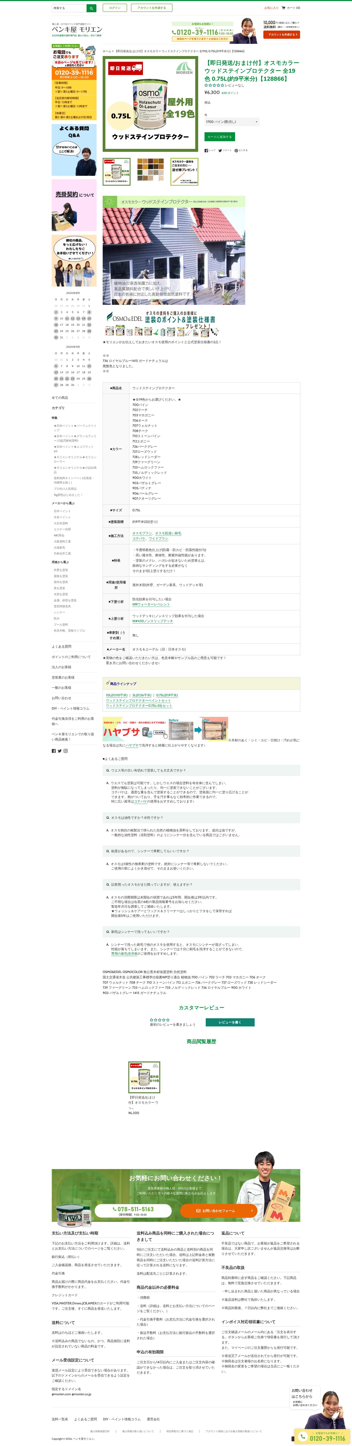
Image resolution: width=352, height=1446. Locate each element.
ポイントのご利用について (71, 657)
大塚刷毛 (59, 547)
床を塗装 (59, 588)
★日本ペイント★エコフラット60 (74, 449)
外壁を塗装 (61, 570)
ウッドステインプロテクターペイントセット (138, 700)
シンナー (59, 612)
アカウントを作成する (152, 8)
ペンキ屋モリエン (83, 1438)
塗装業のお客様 (63, 677)
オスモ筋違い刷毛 (168, 533)
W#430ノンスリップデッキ (152, 621)
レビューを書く (230, 1022)
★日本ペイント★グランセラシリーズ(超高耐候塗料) (75, 438)
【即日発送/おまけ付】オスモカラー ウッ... (143, 1103)
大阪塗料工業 (62, 541)
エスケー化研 (62, 529)
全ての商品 (60, 398)
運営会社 (153, 1419)
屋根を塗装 (61, 576)
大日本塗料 (61, 523)
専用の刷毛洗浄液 (124, 954)
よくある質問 (61, 646)
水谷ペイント (62, 517)
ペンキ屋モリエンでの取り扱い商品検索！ (73, 736)
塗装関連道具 (62, 606)
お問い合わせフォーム (218, 1211)
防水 (56, 618)
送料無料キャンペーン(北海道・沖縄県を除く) (74, 480)
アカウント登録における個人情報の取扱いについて (234, 1431)
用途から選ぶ (60, 562)
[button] (214, 85)
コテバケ (138, 538)
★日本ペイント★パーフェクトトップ (75, 428)
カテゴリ (58, 408)
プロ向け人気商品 (65, 488)
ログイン (115, 8)
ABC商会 (59, 535)
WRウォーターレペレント (151, 604)
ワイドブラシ (158, 538)
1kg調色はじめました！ (68, 494)
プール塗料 (61, 624)
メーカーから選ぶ (63, 503)
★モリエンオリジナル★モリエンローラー (75, 459)
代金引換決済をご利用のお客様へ (73, 721)
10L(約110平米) (117, 695)
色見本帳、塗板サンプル (69, 630)
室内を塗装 (61, 582)
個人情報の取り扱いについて (138, 1431)
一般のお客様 (61, 688)
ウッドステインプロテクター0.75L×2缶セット (139, 706)
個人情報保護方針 (100, 1431)
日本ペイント (62, 511)
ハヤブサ (132, 745)
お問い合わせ (61, 698)
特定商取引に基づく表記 (179, 1431)
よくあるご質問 (85, 1419)
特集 (54, 417)
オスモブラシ (142, 533)
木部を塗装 (61, 594)
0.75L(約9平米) (167, 695)
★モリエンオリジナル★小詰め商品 (75, 470)
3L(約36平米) (141, 695)
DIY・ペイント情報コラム (70, 708)
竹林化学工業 (62, 553)
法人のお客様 (61, 667)
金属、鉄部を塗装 (65, 600)
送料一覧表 (60, 1419)
